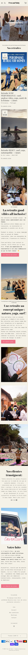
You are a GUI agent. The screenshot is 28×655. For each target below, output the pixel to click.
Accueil (14, 610)
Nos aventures (14, 612)
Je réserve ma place (10, 254)
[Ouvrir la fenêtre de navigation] (2, 3)
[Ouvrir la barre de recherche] (5, 3)
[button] (16, 500)
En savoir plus (6, 106)
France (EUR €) (13, 635)
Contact (14, 617)
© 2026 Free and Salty (8, 648)
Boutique (14, 615)
